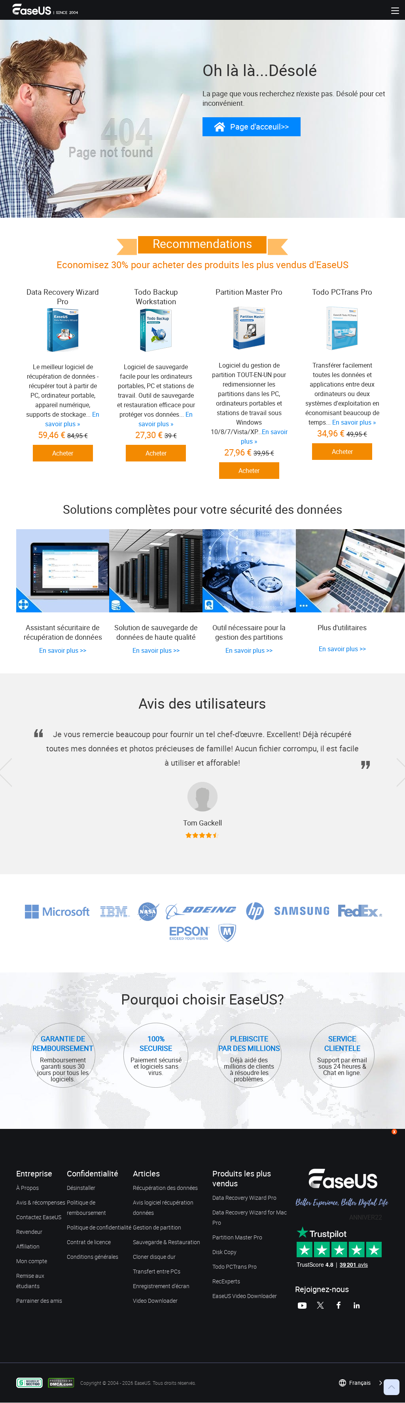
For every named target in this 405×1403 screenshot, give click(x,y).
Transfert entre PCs (156, 1271)
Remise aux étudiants (30, 1281)
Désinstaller (81, 1187)
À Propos (27, 1187)
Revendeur (29, 1231)
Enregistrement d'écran (161, 1286)
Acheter (62, 453)
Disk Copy (224, 1252)
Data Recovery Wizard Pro (244, 1197)
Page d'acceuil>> (259, 126)
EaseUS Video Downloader (244, 1296)
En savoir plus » (354, 422)
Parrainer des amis (39, 1300)
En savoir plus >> (62, 650)
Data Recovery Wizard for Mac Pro (249, 1217)
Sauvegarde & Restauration (166, 1242)
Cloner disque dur (154, 1256)
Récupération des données (165, 1187)
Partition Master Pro (237, 1237)
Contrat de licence (89, 1242)
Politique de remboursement (86, 1207)
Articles (146, 1173)
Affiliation (28, 1246)
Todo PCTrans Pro (234, 1266)
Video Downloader (155, 1300)
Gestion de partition (157, 1227)
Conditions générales (92, 1256)
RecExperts (226, 1281)
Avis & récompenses (40, 1202)
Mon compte (31, 1261)
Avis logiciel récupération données (163, 1207)
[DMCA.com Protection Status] (63, 1382)
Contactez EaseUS (38, 1217)
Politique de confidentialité (99, 1227)
